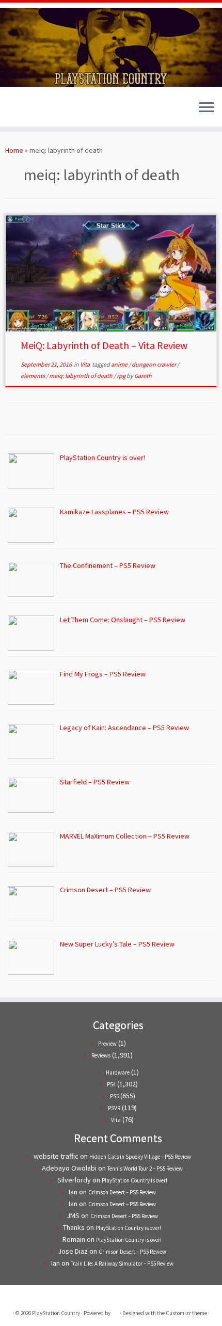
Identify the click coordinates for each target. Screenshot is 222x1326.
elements (33, 376)
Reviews (100, 1055)
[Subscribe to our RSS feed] (28, 111)
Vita (85, 364)
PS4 (111, 1084)
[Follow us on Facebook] (19, 111)
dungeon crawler (154, 364)
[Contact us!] (46, 111)
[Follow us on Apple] (37, 111)
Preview (107, 1043)
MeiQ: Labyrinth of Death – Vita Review (104, 345)
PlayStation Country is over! (134, 1180)
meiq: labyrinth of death (81, 376)
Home (14, 150)
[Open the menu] (206, 108)
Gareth (143, 376)
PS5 (114, 1096)
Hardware (118, 1072)
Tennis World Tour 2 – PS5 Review (145, 1168)
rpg (121, 376)
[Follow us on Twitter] (11, 111)
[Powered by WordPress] (115, 1311)
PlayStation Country (56, 1313)
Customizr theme (186, 1313)
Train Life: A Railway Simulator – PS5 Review (122, 1263)
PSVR (114, 1108)
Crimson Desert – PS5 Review (122, 1192)
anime (120, 364)
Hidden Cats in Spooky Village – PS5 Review (140, 1156)
